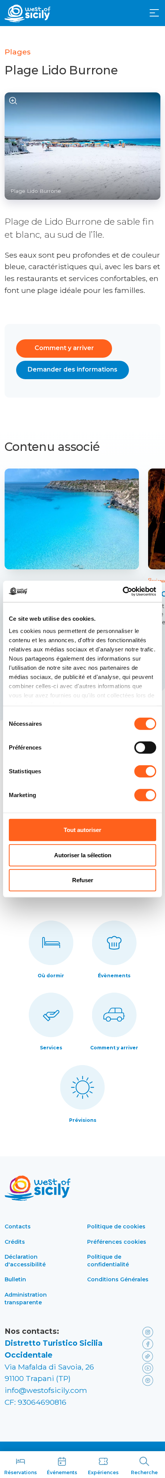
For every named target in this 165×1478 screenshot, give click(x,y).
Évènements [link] (114, 975)
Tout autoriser (82, 830)
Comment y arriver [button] (64, 348)
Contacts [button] (18, 1226)
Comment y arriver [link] (114, 1048)
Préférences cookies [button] (116, 1241)
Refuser (82, 880)
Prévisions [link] (82, 1120)
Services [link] (51, 1048)
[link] (72, 519)
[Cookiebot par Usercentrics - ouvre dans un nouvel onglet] (122, 591)
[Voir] (13, 101)
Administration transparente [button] (26, 1298)
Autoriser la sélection (82, 855)
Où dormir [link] (51, 975)
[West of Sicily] (28, 13)
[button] (154, 13)
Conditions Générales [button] (117, 1279)
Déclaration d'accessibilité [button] (25, 1260)
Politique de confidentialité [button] (108, 1260)
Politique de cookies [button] (116, 1226)
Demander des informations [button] (72, 369)
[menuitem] (154, 12)
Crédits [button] (15, 1241)
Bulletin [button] (15, 1279)
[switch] (145, 747)
